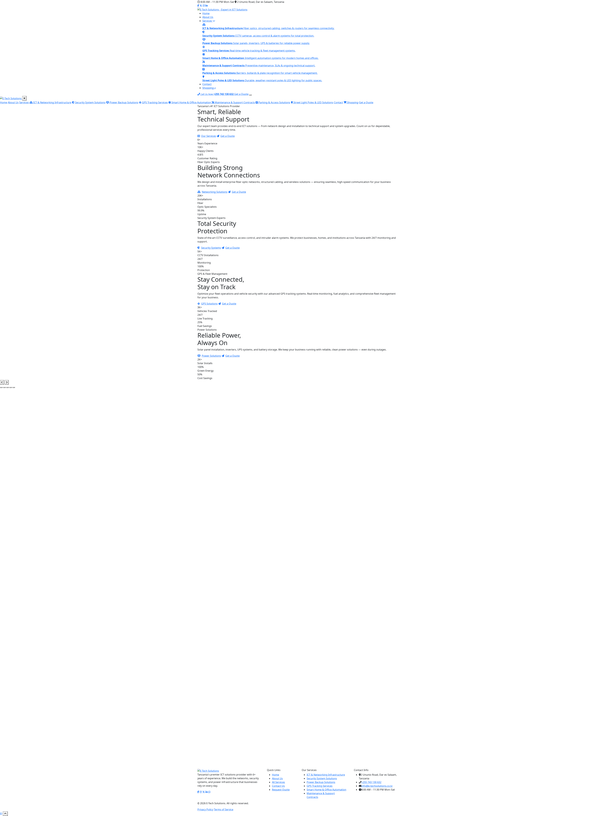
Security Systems (211, 247)
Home (206, 13)
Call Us (342, 468)
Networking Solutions (214, 192)
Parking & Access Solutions (274, 102)
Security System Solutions (89, 102)
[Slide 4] (10, 387)
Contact (207, 84)
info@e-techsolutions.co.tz (377, 786)
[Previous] (2, 382)
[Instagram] (204, 5)
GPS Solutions (209, 303)
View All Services (299, 561)
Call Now (393, 778)
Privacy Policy (205, 809)
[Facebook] (198, 5)
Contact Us (327, 648)
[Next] (7, 382)
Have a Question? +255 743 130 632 (360, 648)
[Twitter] (201, 5)
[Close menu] (24, 98)
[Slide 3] (7, 387)
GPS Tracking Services (154, 102)
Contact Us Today (331, 746)
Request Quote (281, 789)
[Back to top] (5, 813)
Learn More (204, 523)
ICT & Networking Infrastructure (52, 102)
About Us (207, 17)
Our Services (208, 136)
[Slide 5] (13, 387)
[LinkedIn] (206, 5)
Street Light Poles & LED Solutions (313, 102)
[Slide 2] (4, 387)
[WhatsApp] (1, 813)
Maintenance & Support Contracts (234, 102)
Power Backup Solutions (123, 102)
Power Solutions (211, 355)
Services (207, 21)
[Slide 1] (1, 387)
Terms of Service (223, 809)
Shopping (208, 88)
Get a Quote (241, 94)
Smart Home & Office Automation (191, 102)
